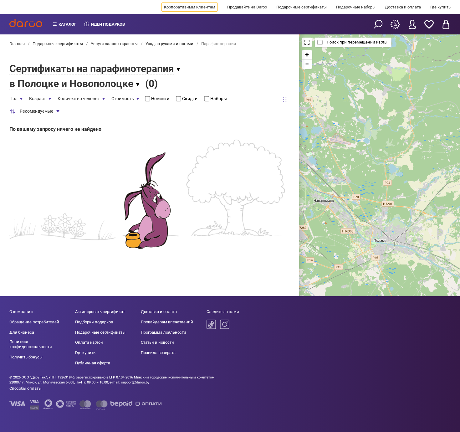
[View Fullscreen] (307, 42)
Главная (17, 43)
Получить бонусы (26, 357)
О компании (21, 311)
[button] (307, 54)
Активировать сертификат (100, 311)
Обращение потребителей (34, 322)
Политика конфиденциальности (30, 344)
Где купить (440, 7)
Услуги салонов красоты (114, 43)
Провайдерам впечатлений (167, 322)
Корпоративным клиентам (189, 7)
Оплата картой (89, 342)
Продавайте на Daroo (247, 7)
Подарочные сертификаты (301, 7)
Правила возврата (158, 352)
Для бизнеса (21, 332)
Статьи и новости (157, 342)
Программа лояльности (163, 332)
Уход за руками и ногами (169, 43)
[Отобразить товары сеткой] (285, 99)
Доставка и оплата (403, 7)
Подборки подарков (94, 322)
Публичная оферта (92, 363)
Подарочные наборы (356, 7)
